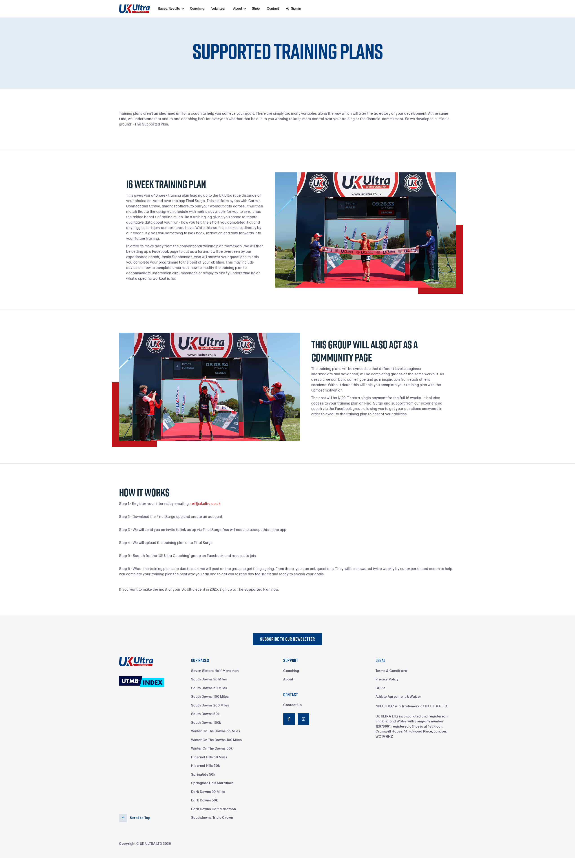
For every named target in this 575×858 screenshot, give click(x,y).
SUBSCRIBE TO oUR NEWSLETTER (287, 639)
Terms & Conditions (391, 671)
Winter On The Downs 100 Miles (216, 740)
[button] (170, 9)
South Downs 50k (205, 714)
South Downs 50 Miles (209, 688)
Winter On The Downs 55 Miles (215, 731)
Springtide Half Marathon (212, 783)
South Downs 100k (206, 723)
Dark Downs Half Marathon (213, 809)
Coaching (197, 9)
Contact (273, 9)
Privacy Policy (387, 679)
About (288, 679)
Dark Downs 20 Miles (208, 792)
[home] (134, 8)
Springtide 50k (203, 775)
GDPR (380, 688)
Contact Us (292, 705)
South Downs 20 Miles (209, 679)
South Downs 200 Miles (210, 705)
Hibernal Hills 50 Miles (209, 757)
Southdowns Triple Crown (212, 818)
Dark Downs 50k (204, 800)
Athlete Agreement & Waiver (398, 697)
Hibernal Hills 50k (205, 766)
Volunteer (218, 9)
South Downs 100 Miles (210, 697)
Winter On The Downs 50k (212, 748)
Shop (256, 9)
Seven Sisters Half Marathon (215, 671)
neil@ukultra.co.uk (205, 504)
